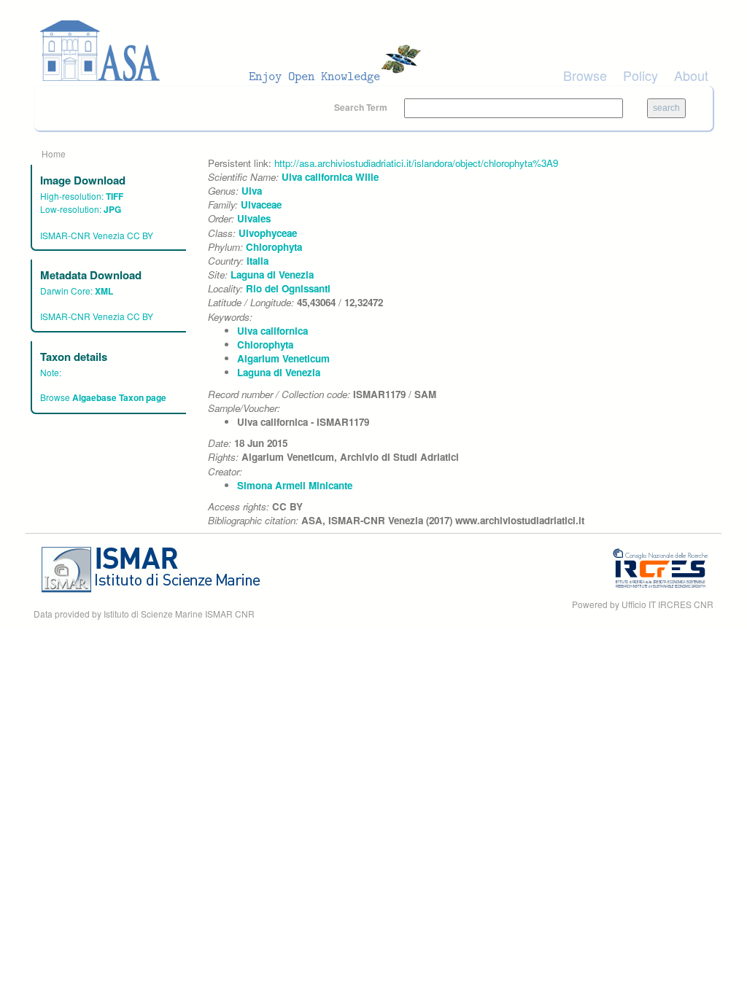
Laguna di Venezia (272, 274)
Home (54, 153)
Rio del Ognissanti (288, 288)
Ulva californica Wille (330, 177)
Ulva (251, 191)
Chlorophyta (274, 247)
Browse (585, 75)
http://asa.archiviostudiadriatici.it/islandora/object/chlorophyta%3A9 (416, 163)
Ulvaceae (261, 204)
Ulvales (254, 218)
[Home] (235, 51)
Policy (640, 75)
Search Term (362, 107)
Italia (257, 261)
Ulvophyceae (268, 233)
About (691, 75)
